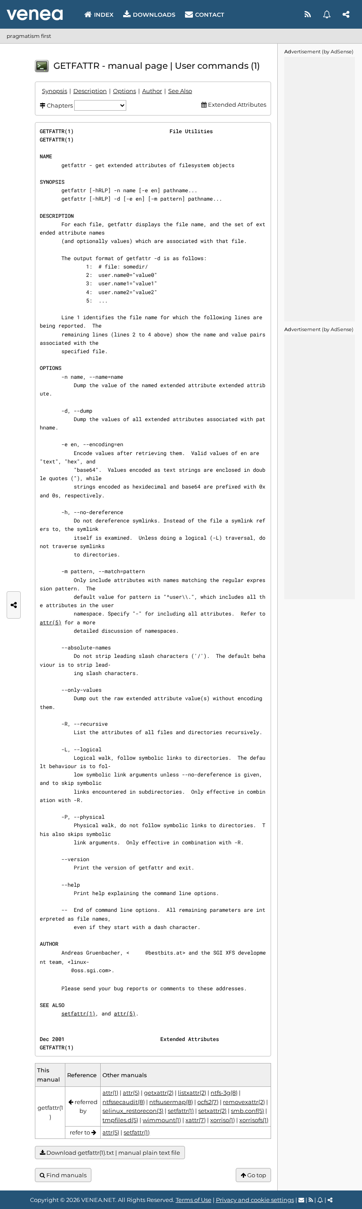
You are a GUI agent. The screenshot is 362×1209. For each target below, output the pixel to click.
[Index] (35, 14)
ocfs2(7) (208, 1101)
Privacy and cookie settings (255, 1199)
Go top (256, 1175)
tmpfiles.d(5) (120, 1119)
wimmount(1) (162, 1119)
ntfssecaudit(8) (123, 1101)
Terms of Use (193, 1199)
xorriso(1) (222, 1119)
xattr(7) (195, 1119)
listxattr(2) (192, 1092)
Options (124, 90)
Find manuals (66, 1175)
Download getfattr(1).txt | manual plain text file (112, 1152)
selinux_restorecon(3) (132, 1110)
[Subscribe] (328, 14)
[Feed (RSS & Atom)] (309, 14)
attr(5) (50, 622)
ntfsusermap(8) (171, 1101)
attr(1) (110, 1092)
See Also (180, 90)
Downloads (154, 14)
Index (103, 14)
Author (152, 90)
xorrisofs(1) (253, 1119)
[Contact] (301, 1199)
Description (90, 90)
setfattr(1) (78, 1013)
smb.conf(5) (247, 1110)
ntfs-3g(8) (224, 1092)
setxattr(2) (212, 1110)
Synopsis (54, 90)
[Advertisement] (319, 189)
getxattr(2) (158, 1092)
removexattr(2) (244, 1101)
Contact (209, 14)
